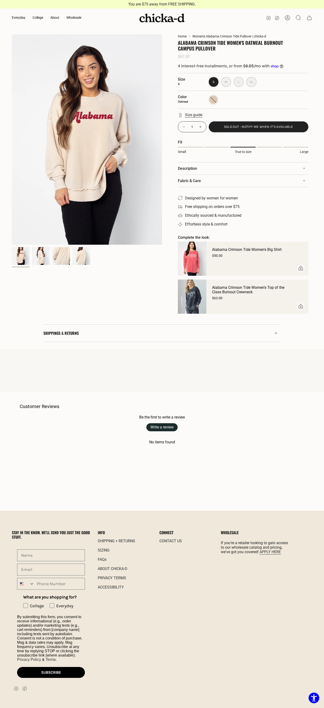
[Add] (301, 268)
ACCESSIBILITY (111, 587)
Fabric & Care (189, 181)
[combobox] (25, 583)
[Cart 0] (309, 18)
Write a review (162, 427)
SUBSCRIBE (51, 672)
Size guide (193, 115)
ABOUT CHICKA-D (112, 568)
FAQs (102, 559)
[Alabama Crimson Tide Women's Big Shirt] (192, 259)
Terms (51, 659)
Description (187, 168)
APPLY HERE (270, 552)
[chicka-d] (162, 18)
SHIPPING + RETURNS (116, 541)
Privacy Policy (29, 659)
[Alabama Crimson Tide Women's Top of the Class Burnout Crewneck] (192, 297)
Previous (12, 139)
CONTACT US (170, 541)
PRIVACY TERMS (112, 578)
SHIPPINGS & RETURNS (61, 333)
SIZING (104, 550)
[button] (18, 18)
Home (182, 36)
